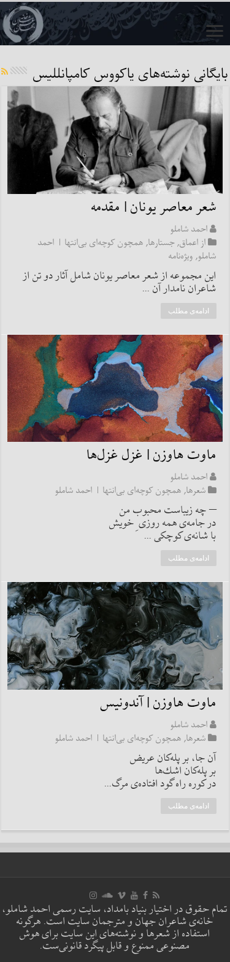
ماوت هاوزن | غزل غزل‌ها (151, 455)
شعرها (196, 490)
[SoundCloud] (107, 895)
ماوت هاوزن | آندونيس (159, 703)
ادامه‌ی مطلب (188, 311)
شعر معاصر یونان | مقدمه (154, 207)
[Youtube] (134, 895)
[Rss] (156, 895)
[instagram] (93, 895)
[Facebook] (145, 895)
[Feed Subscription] (4, 72)
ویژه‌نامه (181, 256)
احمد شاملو (189, 229)
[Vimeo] (122, 895)
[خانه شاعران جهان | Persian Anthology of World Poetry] (115, 23)
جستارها (161, 242)
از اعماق (193, 242)
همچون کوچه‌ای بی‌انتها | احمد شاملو (118, 490)
